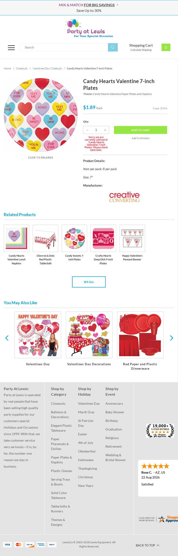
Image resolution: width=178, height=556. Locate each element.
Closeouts (58, 403)
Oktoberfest (86, 451)
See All (89, 282)
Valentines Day (89, 403)
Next (171, 337)
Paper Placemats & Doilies (60, 444)
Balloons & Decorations (60, 414)
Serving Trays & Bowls (61, 481)
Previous (6, 337)
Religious (112, 438)
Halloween (86, 460)
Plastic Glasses (61, 471)
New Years (85, 486)
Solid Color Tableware (59, 495)
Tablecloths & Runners (61, 508)
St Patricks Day (86, 423)
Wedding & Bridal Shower (115, 457)
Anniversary (114, 403)
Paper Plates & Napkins (62, 459)
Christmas (85, 477)
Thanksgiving (87, 468)
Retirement (113, 446)
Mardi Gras (86, 412)
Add (140, 130)
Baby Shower (114, 412)
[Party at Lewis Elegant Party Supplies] (89, 28)
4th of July (85, 443)
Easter (82, 434)
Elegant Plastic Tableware (62, 427)
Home (7, 68)
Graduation (113, 429)
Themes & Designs (58, 522)
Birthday (111, 421)
